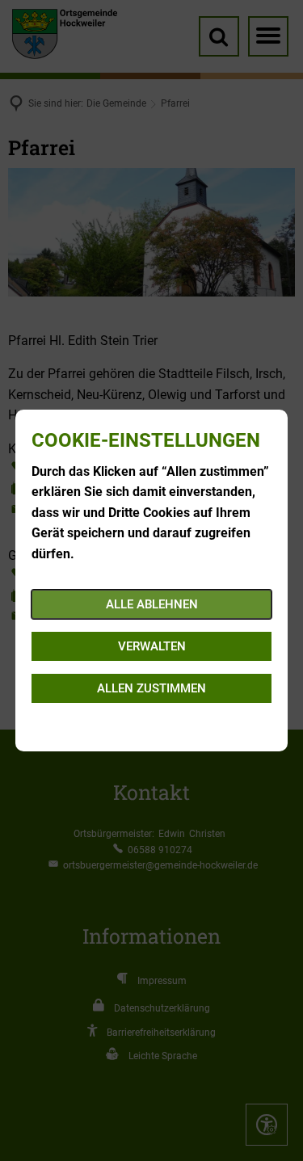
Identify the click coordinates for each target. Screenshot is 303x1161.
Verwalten (152, 646)
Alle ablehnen (152, 604)
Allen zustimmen (151, 688)
